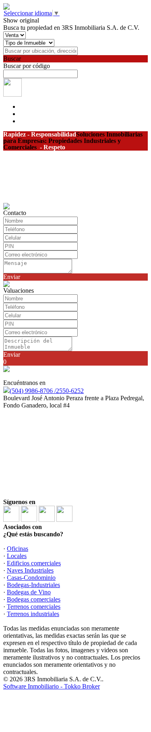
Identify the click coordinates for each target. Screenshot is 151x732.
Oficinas (17, 548)
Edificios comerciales (34, 563)
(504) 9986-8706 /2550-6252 (47, 390)
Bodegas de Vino (29, 592)
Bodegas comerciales (33, 599)
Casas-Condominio (31, 577)
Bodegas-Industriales (33, 584)
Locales (17, 555)
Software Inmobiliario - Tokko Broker (51, 686)
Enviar (11, 276)
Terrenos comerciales (33, 606)
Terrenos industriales (33, 613)
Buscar (12, 58)
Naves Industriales (30, 570)
